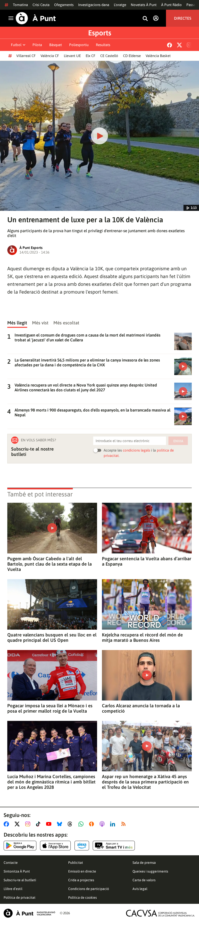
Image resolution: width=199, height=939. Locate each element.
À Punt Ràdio (171, 5)
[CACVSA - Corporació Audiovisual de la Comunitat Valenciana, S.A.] (160, 913)
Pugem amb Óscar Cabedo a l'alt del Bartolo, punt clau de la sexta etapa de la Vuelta (49, 564)
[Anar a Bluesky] (60, 824)
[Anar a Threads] (71, 824)
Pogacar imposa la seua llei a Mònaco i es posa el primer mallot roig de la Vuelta (49, 708)
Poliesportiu (79, 45)
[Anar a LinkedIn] (113, 824)
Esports (99, 33)
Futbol (16, 45)
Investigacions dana (93, 5)
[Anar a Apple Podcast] (103, 824)
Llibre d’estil (13, 889)
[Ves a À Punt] (36, 18)
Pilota (37, 45)
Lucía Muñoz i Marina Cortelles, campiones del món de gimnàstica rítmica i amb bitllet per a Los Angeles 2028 (51, 782)
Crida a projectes (81, 880)
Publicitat (75, 863)
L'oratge (120, 5)
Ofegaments (64, 5)
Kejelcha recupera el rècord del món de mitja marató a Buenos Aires (142, 637)
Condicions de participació (88, 889)
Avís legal (140, 889)
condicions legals (136, 450)
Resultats (103, 45)
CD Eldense (132, 56)
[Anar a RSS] (124, 824)
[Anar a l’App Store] (55, 845)
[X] (179, 45)
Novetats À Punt (144, 5)
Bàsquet (55, 45)
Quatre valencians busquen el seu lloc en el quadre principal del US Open (52, 637)
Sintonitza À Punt (17, 871)
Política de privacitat (19, 897)
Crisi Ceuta (41, 5)
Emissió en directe (82, 871)
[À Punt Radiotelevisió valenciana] (29, 913)
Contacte (11, 863)
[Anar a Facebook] (7, 824)
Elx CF (90, 56)
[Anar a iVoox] (92, 824)
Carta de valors (144, 880)
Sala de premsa (144, 863)
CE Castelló (109, 56)
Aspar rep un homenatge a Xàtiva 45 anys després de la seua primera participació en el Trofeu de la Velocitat (145, 782)
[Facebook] (169, 45)
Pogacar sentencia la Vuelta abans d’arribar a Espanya (146, 561)
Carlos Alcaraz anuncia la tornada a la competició (141, 708)
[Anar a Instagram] (28, 824)
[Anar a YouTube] (49, 824)
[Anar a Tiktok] (39, 824)
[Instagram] (189, 44)
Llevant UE (72, 56)
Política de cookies (82, 897)
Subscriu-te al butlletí (20, 880)
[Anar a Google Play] (20, 845)
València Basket (158, 56)
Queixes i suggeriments (150, 871)
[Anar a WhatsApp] (81, 824)
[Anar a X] (18, 824)
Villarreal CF (26, 56)
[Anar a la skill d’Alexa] (82, 845)
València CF (50, 56)
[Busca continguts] (145, 19)
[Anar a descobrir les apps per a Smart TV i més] (114, 845)
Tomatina (20, 5)
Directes (182, 18)
